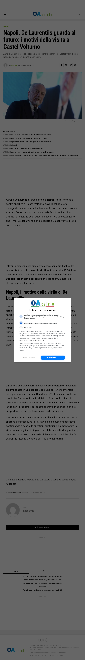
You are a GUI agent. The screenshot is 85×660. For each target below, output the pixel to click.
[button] (42, 327)
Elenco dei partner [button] (38, 340)
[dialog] (42, 330)
